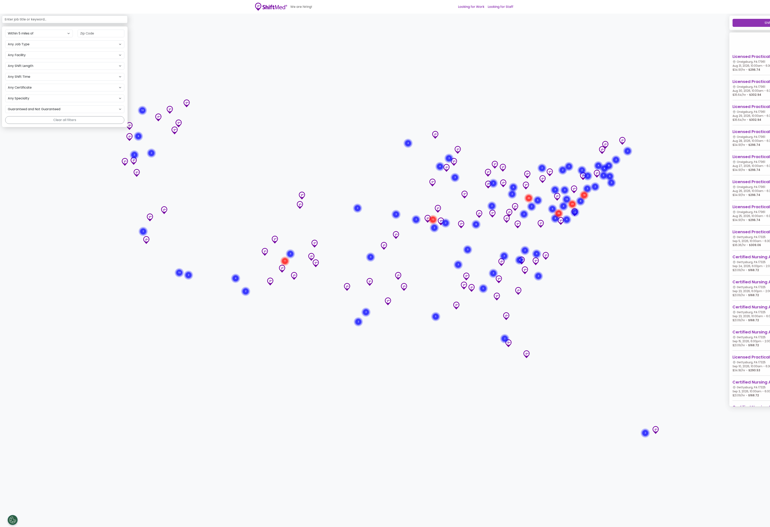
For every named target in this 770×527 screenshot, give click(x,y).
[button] (496, 296)
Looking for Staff (500, 6)
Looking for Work (471, 6)
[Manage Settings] (13, 520)
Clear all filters (64, 120)
